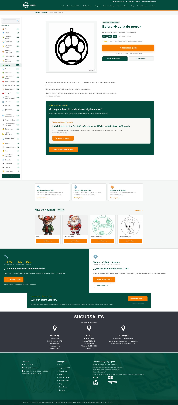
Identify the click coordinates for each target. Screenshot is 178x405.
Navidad (44, 12)
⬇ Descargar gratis (128, 48)
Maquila (97, 6)
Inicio (63, 6)
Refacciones (87, 6)
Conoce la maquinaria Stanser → (63, 149)
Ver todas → (10, 176)
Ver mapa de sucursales (89, 322)
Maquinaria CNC (73, 6)
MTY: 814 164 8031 (118, 1)
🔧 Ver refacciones (13, 279)
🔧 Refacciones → (141, 58)
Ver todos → (139, 210)
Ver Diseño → (48, 241)
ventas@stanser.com (149, 1)
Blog (132, 6)
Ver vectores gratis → (63, 138)
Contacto (152, 6)
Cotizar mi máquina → (104, 279)
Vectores (37, 12)
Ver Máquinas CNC (103, 285)
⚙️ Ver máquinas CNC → (115, 58)
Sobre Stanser (142, 6)
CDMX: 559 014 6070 (133, 1)
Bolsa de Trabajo (109, 6)
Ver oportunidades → (137, 298)
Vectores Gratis (123, 6)
